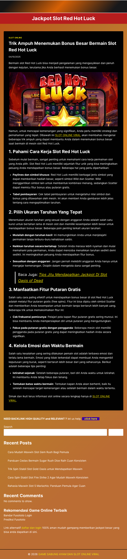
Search (8, 426)
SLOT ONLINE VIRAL (68, 135)
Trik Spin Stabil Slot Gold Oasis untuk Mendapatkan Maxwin (45, 469)
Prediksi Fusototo (14, 519)
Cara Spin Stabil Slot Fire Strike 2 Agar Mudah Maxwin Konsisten (48, 477)
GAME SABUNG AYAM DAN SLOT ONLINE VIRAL (68, 554)
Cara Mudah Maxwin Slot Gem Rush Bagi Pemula (38, 452)
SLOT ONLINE (15, 37)
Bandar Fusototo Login (18, 515)
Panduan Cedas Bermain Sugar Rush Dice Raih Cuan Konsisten (47, 460)
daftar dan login (31, 527)
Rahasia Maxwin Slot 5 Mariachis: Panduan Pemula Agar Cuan (46, 485)
